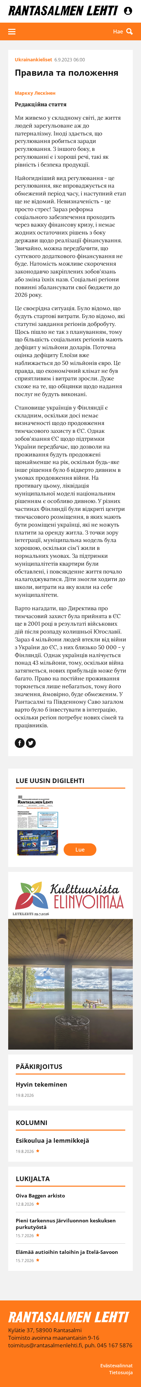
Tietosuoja (121, 1372)
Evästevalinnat (116, 1365)
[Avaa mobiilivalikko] (11, 31)
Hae (118, 31)
